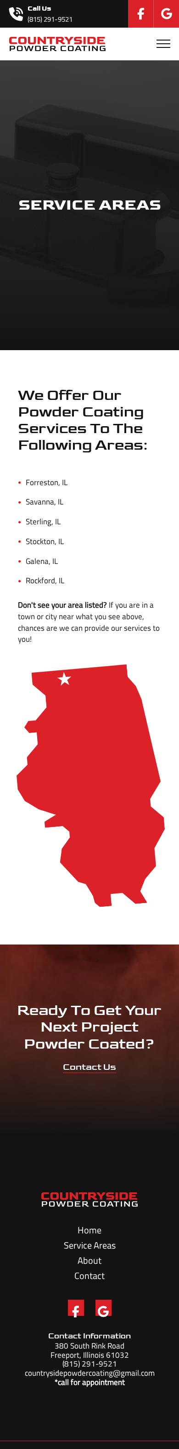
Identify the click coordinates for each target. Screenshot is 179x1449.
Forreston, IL (42, 482)
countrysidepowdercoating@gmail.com (90, 1373)
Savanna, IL (40, 501)
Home (89, 1230)
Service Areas (90, 1245)
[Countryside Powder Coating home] (57, 44)
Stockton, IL (41, 541)
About (89, 1260)
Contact (89, 1276)
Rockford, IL (41, 580)
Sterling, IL (39, 521)
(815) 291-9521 (89, 1363)
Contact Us (89, 1067)
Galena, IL (38, 561)
